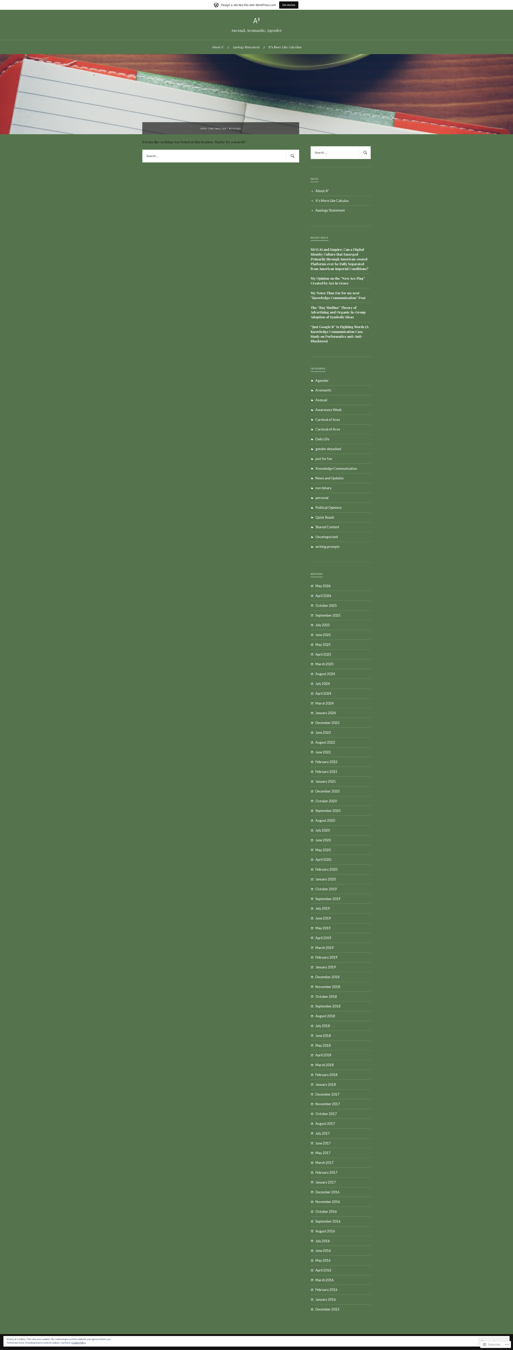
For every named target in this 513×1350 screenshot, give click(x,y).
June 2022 (323, 752)
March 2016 (324, 1280)
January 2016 (325, 1299)
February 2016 (326, 1289)
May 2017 (323, 1153)
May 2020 (323, 850)
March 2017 (324, 1162)
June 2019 (323, 918)
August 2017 (325, 1123)
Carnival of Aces (327, 419)
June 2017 (323, 1143)
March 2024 (324, 703)
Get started (288, 4)
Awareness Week (328, 410)
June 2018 (323, 1035)
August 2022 (325, 742)
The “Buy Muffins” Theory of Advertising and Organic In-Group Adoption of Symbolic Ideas (338, 312)
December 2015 (327, 1309)
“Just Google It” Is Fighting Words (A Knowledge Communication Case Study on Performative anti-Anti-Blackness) (340, 334)
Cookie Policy (78, 1342)
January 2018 (325, 1084)
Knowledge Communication (336, 468)
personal (321, 498)
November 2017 (327, 1104)
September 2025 (327, 615)
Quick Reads (324, 517)
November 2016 (327, 1202)
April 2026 (323, 596)
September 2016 (327, 1221)
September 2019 (327, 899)
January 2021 (325, 781)
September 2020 (327, 811)
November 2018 (327, 987)
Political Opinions (328, 507)
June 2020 (323, 840)
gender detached (328, 449)
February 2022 (326, 762)
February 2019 (326, 957)
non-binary (323, 488)
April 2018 (323, 1055)
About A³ (218, 47)
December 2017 (327, 1094)
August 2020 (325, 820)
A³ (256, 21)
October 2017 (326, 1114)
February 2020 (326, 869)
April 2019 (323, 938)
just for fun (323, 459)
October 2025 (326, 605)
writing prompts (327, 546)
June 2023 (323, 732)
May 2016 (323, 1260)
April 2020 (323, 859)
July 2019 (322, 908)
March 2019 (324, 948)
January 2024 (325, 713)
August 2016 (325, 1231)
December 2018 (327, 977)
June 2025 (323, 635)
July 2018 (322, 1026)
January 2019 (325, 967)
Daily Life (322, 439)
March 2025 (324, 664)
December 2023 (327, 723)
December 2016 (327, 1192)
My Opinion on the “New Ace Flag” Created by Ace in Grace (338, 280)
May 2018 (323, 1045)
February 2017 (326, 1172)
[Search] (292, 156)
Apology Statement (246, 47)
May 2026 (323, 586)
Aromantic (323, 390)
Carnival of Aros (327, 429)
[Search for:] (220, 156)
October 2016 (326, 1211)
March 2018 (324, 1065)
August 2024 (325, 674)
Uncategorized (326, 537)
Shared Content (327, 527)
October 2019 (326, 889)
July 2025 (322, 625)
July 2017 (322, 1133)
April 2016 (323, 1270)
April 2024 (323, 693)
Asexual (321, 400)
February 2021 (326, 771)
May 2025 (323, 644)
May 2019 (323, 928)
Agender (322, 380)
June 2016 (323, 1250)
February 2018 (326, 1075)
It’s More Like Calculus (285, 47)
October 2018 (326, 996)
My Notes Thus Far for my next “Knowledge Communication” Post (338, 295)
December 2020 (327, 791)
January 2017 (325, 1182)
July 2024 (322, 684)
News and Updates (329, 478)
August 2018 (325, 1016)
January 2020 (325, 879)
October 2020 (326, 801)
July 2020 (322, 830)
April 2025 (323, 654)
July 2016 (322, 1241)
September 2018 (327, 1006)
